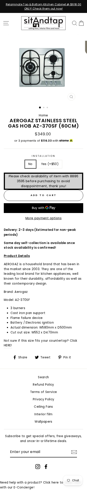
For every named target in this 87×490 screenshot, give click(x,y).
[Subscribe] (74, 452)
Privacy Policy (43, 399)
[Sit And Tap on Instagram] (37, 466)
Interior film (43, 414)
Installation (44, 156)
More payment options (43, 218)
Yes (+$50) (50, 164)
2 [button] (44, 108)
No (30, 164)
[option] (43, 6)
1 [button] (40, 108)
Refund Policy (43, 384)
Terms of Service (43, 392)
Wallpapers (43, 422)
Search (43, 377)
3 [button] (48, 108)
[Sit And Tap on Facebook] (46, 466)
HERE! (8, 345)
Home (43, 115)
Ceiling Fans (43, 407)
